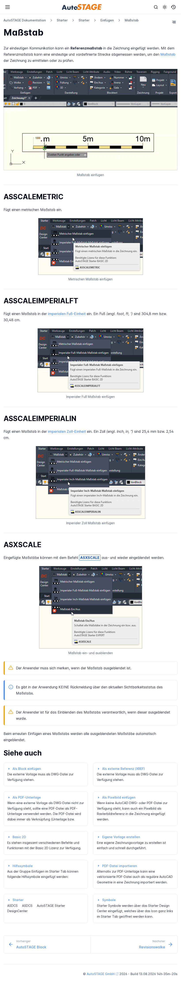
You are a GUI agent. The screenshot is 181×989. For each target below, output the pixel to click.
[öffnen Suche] (155, 7)
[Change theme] (164, 7)
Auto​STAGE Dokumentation (25, 20)
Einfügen (107, 20)
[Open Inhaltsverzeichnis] (174, 22)
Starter (62, 20)
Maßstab (132, 20)
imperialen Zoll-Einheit (67, 431)
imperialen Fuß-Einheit (67, 313)
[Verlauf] (173, 7)
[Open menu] (7, 7)
